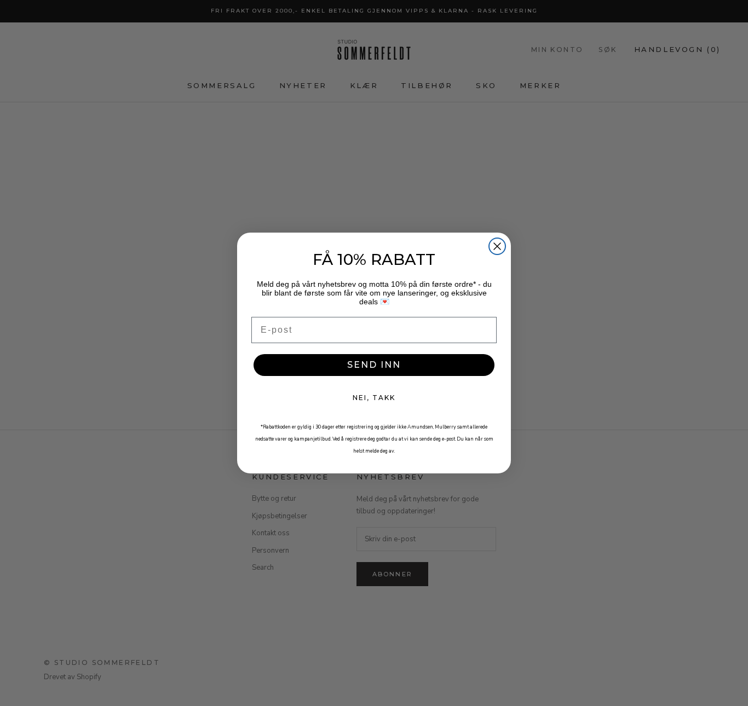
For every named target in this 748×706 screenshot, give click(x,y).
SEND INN (374, 365)
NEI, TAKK (374, 397)
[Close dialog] (497, 246)
